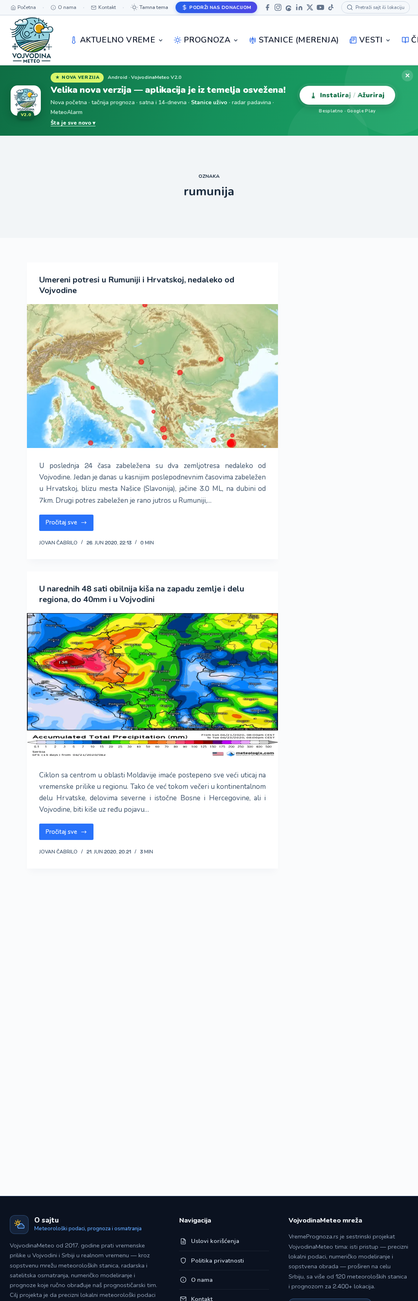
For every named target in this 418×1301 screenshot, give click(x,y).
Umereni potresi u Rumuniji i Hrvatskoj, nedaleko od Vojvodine (136, 285)
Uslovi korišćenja (215, 1241)
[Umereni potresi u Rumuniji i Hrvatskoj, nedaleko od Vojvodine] (152, 376)
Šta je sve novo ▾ (73, 123)
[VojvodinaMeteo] (31, 40)
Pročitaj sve (69, 524)
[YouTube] (320, 7)
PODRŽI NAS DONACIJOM (220, 7)
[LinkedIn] (299, 7)
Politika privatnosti (217, 1260)
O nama (202, 1280)
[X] (310, 7)
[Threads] (288, 7)
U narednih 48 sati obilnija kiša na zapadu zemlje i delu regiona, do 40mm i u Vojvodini (141, 594)
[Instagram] (278, 7)
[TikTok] (331, 7)
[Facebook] (267, 7)
